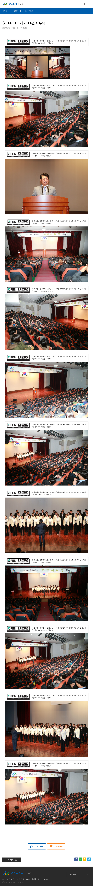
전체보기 (5, 10)
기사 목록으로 (11, 859)
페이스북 (76, 859)
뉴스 (21, 4)
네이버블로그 (80, 859)
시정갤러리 (16, 10)
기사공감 (59, 846)
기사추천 (40, 846)
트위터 (89, 859)
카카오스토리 (84, 859)
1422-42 (47, 879)
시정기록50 (28, 10)
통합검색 (84, 4)
